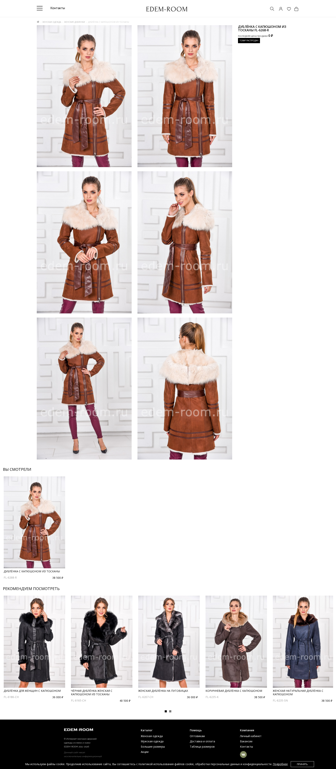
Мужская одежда (152, 741)
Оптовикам (197, 736)
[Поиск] (270, 9)
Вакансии (246, 741)
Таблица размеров (202, 746)
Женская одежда (51, 22)
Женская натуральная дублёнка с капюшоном (298, 692)
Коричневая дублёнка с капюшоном (234, 691)
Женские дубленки (74, 22)
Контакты (246, 746)
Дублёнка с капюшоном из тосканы (32, 571)
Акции (145, 752)
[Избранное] (287, 9)
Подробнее (280, 764)
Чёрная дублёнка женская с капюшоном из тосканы (91, 692)
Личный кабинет (251, 736)
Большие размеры (153, 746)
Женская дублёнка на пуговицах (163, 691)
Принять (302, 764)
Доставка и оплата (202, 741)
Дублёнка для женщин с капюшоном (32, 691)
